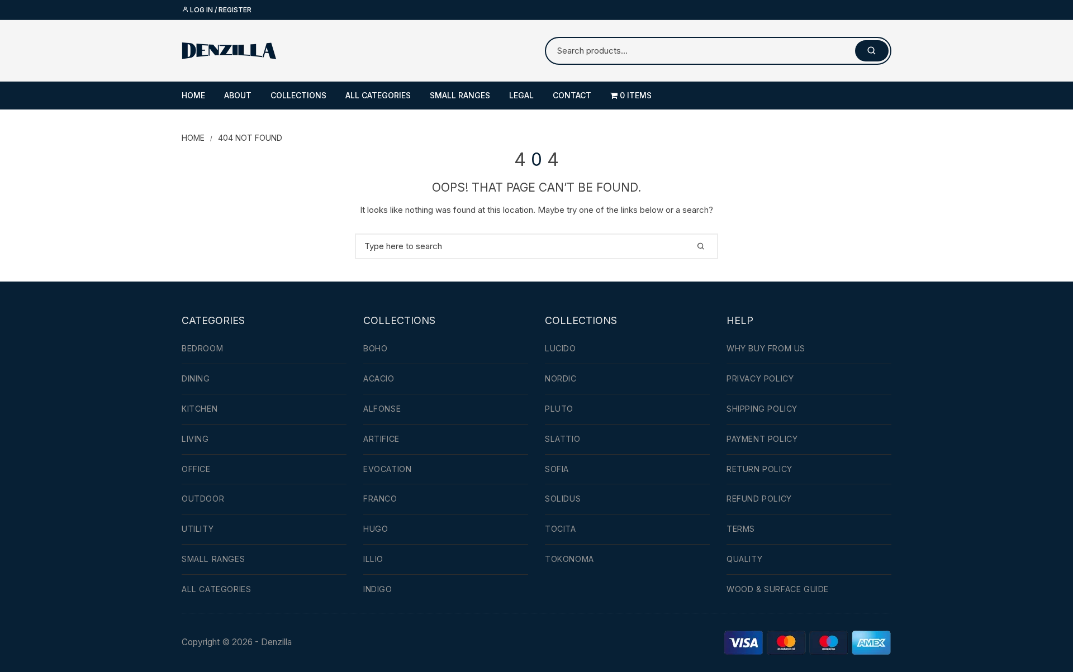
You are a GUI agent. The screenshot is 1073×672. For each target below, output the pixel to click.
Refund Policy (759, 498)
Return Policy (759, 469)
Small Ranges (460, 95)
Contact (572, 95)
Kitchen (199, 408)
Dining (196, 378)
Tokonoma (569, 559)
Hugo (375, 528)
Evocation (387, 469)
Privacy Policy (760, 378)
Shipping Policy (762, 408)
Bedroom (202, 348)
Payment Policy (762, 439)
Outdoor (203, 498)
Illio (373, 559)
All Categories (378, 95)
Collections (298, 95)
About (237, 95)
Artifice (381, 439)
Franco (380, 498)
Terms (741, 528)
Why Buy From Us (766, 348)
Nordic (561, 378)
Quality (744, 559)
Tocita (560, 528)
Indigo (377, 589)
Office (196, 469)
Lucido (560, 348)
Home (193, 95)
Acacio (379, 378)
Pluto (559, 408)
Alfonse (382, 408)
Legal (521, 95)
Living (195, 439)
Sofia (557, 469)
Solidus (563, 498)
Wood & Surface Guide (778, 589)
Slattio (562, 439)
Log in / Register (219, 10)
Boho (375, 348)
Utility (197, 528)
